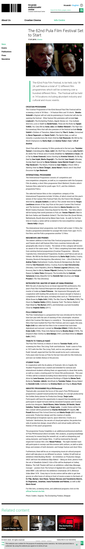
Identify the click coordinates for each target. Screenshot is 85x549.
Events (40, 39)
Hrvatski (67, 5)
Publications (6, 51)
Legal (3, 542)
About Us (6, 20)
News (4, 44)
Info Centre (59, 20)
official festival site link (35, 491)
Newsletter (6, 59)
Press (4, 55)
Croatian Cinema (32, 20)
